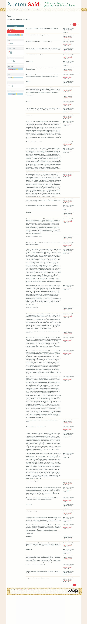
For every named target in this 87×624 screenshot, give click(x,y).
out (8, 77)
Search (47, 10)
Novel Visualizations (30, 10)
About (52, 10)
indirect (9, 85)
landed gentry (11, 69)
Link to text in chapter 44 (67, 31)
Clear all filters (10, 29)
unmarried (10, 61)
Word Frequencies (18, 10)
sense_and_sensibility (12, 34)
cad (9, 51)
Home (10, 10)
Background (40, 10)
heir (9, 52)
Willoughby (10, 94)
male (9, 43)
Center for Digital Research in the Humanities (26, 589)
